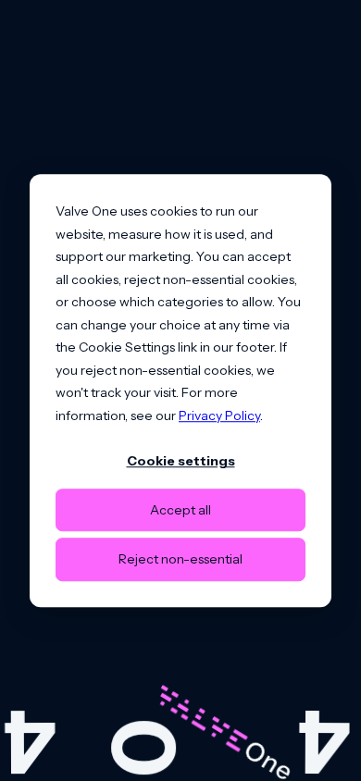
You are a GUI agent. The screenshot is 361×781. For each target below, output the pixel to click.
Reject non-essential (180, 559)
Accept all (180, 510)
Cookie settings (181, 460)
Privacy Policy (219, 415)
